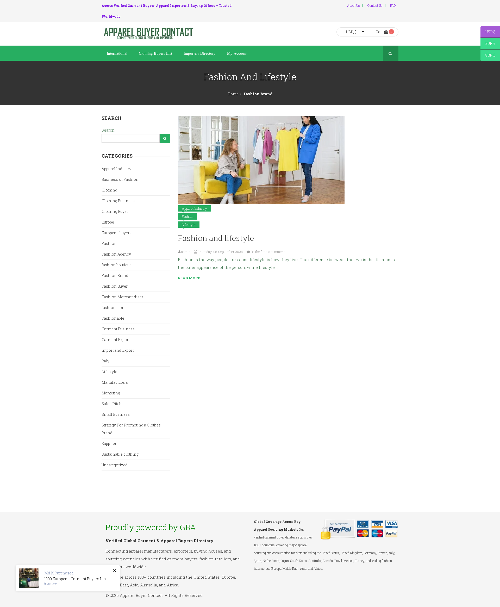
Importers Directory (200, 53)
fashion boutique (117, 264)
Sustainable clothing (120, 454)
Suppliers (110, 443)
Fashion (187, 216)
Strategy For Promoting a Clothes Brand (131, 429)
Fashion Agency (116, 254)
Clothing (109, 190)
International (117, 53)
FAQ (393, 5)
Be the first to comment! (268, 251)
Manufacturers (115, 382)
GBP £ (488, 56)
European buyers (117, 232)
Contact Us (375, 5)
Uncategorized (115, 464)
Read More (189, 278)
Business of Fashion (120, 179)
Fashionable (113, 318)
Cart (379, 31)
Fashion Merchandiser (122, 296)
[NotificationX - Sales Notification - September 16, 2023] (68, 578)
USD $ (487, 32)
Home (233, 93)
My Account (237, 53)
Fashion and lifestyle (216, 238)
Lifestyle (189, 224)
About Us (353, 5)
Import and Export (118, 350)
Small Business (116, 414)
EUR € (487, 44)
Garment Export (115, 339)
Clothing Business (118, 200)
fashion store (114, 307)
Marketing (111, 393)
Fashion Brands (116, 275)
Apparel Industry (194, 208)
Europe (108, 222)
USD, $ (351, 31)
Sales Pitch (112, 403)
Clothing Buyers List (155, 53)
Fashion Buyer (115, 286)
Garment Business (118, 328)
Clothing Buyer (115, 211)
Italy (105, 360)
